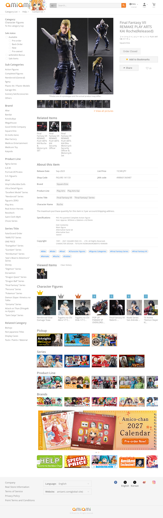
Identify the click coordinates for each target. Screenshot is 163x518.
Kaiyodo (9, 151)
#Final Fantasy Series (119, 251)
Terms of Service (14, 491)
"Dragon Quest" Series (15, 277)
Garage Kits (10, 89)
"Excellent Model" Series (16, 192)
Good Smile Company (15, 126)
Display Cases (11, 336)
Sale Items (13, 58)
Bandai (8, 114)
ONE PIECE (10, 241)
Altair (7, 180)
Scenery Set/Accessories (16, 94)
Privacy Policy (12, 495)
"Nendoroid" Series (14, 196)
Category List (11, 11)
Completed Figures (14, 73)
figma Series (11, 163)
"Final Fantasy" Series (15, 285)
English (125, 485)
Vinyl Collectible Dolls (15, 184)
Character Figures (14, 22)
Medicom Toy (11, 147)
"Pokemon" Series (13, 293)
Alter (7, 110)
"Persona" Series (13, 289)
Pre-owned (17, 51)
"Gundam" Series (13, 249)
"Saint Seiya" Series (14, 315)
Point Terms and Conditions (20, 500)
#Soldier (67, 256)
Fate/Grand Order (13, 233)
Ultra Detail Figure (14, 188)
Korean (135, 485)
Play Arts (9, 204)
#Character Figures (77, 251)
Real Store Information (17, 486)
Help (24, 11)
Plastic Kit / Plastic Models (17, 85)
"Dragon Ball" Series (14, 281)
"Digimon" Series (13, 268)
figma (7, 81)
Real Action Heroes (14, 208)
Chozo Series (11, 221)
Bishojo (8, 327)
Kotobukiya (10, 118)
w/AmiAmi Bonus (17, 55)
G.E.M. (8, 168)
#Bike (43, 251)
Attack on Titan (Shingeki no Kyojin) (17, 310)
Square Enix (10, 131)
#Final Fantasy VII (139, 251)
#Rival (62, 251)
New (14, 47)
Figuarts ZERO (11, 200)
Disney (8, 264)
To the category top (14, 25)
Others (8, 98)
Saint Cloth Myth (13, 216)
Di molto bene (12, 135)
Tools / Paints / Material (16, 340)
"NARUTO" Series (13, 237)
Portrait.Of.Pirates (14, 172)
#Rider (53, 251)
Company (10, 482)
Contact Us (37, 11)
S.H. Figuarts (11, 176)
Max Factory (11, 139)
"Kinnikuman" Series (14, 253)
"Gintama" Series (13, 304)
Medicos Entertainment (16, 143)
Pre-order (16, 40)
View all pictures (104, 110)
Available (13, 37)
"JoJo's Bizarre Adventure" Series (17, 259)
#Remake (45, 256)
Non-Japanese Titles (14, 331)
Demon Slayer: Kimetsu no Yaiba (18, 299)
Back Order (17, 44)
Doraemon (10, 273)
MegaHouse (11, 122)
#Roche (56, 256)
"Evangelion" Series (14, 245)
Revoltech (10, 212)
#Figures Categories (97, 251)
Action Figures (12, 69)
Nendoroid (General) (15, 77)
